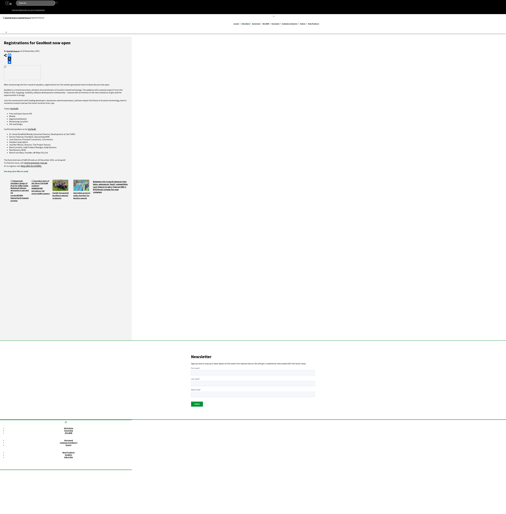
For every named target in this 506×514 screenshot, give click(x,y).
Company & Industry (290, 24)
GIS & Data (246, 24)
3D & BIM (265, 24)
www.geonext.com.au (35, 163)
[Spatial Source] (10, 18)
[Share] (9, 62)
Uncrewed (275, 24)
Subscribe (68, 457)
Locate (236, 24)
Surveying (256, 24)
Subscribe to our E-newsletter (32, 10)
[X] (9, 58)
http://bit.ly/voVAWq (31, 166)
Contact (15, 10)
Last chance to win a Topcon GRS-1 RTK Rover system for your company (109, 189)
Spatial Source (24, 18)
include (14, 108)
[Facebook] (9, 55)
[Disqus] (66, 239)
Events (303, 24)
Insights (68, 455)
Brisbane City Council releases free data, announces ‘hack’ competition (110, 183)
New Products (313, 24)
